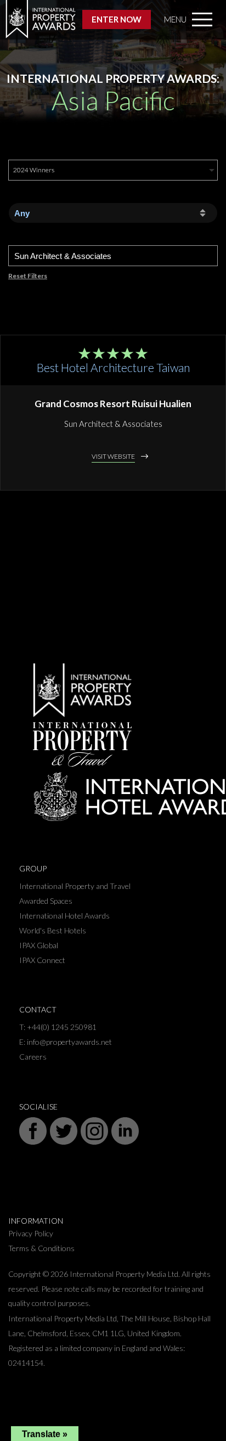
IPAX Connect (42, 960)
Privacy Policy (30, 1233)
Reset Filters (27, 276)
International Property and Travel (75, 886)
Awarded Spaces (45, 900)
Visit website (113, 456)
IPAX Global (38, 945)
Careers (33, 1056)
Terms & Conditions (41, 1248)
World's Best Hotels (52, 930)
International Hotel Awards (64, 915)
